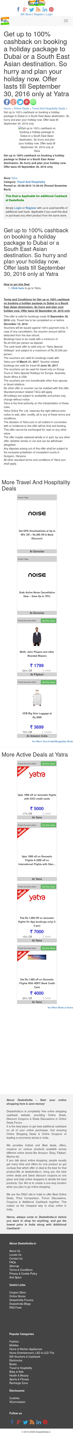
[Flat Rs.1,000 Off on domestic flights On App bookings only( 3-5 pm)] (37, 902)
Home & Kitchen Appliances (25, 1349)
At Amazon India (37, 736)
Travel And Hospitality (31, 182)
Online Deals (21, 108)
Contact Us (15, 1258)
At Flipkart (37, 674)
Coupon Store (17, 1292)
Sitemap (14, 1266)
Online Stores (17, 1296)
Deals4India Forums (21, 1300)
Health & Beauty (18, 1375)
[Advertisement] (36, 1057)
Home (7, 108)
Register (39, 14)
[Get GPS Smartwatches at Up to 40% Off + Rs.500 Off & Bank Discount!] (37, 513)
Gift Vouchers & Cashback (24, 1356)
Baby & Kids (16, 1371)
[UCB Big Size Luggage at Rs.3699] (37, 698)
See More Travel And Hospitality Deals (52, 741)
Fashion (14, 1341)
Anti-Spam (15, 1277)
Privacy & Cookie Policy (23, 1273)
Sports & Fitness (19, 1379)
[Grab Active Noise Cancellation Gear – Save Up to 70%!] (37, 575)
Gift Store (26, 14)
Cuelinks (14, 1398)
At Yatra (37, 817)
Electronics (15, 1360)
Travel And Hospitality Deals (48, 108)
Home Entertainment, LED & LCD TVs (31, 1353)
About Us (14, 1251)
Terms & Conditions (21, 1270)
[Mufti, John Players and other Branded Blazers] (37, 636)
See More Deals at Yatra (60, 1007)
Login (49, 14)
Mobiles (14, 1345)
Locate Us (15, 1254)
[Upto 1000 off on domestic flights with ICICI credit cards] (37, 779)
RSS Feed (15, 1307)
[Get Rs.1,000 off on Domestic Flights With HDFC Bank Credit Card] (37, 964)
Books (13, 1364)
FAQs (12, 1262)
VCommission (17, 1402)
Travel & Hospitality (20, 1368)
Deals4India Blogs (20, 1304)
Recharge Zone (18, 1383)
